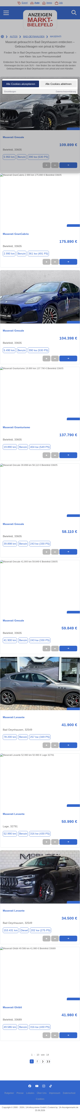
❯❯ (48, 1061)
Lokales (30, 1093)
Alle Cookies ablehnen (58, 83)
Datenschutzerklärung (66, 91)
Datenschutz (69, 1093)
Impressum (54, 1093)
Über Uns (42, 1093)
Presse (20, 1093)
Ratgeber (9, 1093)
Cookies (40, 1099)
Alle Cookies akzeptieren (20, 83)
